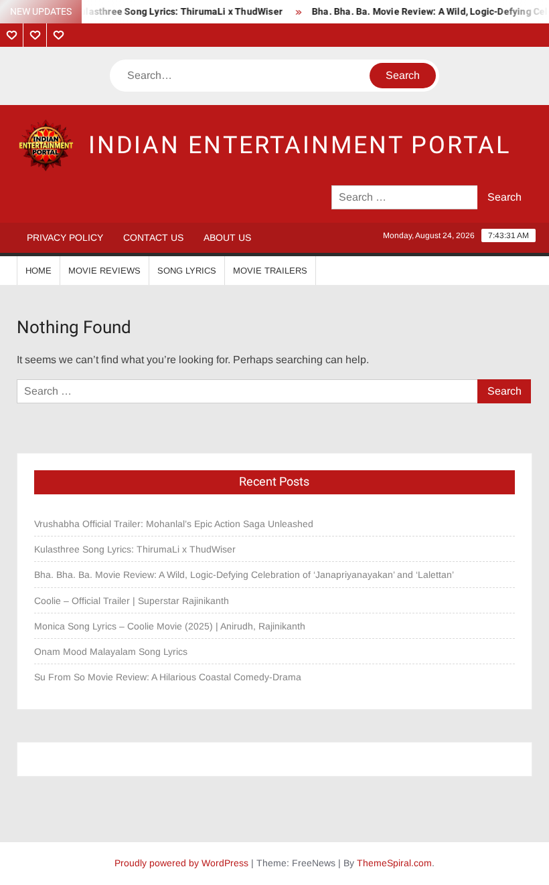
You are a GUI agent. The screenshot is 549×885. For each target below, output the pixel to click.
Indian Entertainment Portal (299, 145)
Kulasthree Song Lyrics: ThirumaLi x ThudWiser (171, 12)
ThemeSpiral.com (394, 863)
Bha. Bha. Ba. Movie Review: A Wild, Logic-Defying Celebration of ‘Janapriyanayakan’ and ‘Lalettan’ (244, 574)
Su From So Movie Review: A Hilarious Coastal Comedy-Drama (167, 677)
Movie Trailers (270, 271)
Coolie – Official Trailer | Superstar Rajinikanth (133, 600)
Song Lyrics (186, 271)
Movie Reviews (104, 271)
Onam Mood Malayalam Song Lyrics (110, 651)
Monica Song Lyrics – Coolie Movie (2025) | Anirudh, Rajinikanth (169, 626)
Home (38, 271)
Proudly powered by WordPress (181, 863)
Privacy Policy (65, 237)
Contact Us (153, 237)
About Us (227, 237)
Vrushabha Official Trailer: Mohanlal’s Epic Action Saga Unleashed (173, 523)
